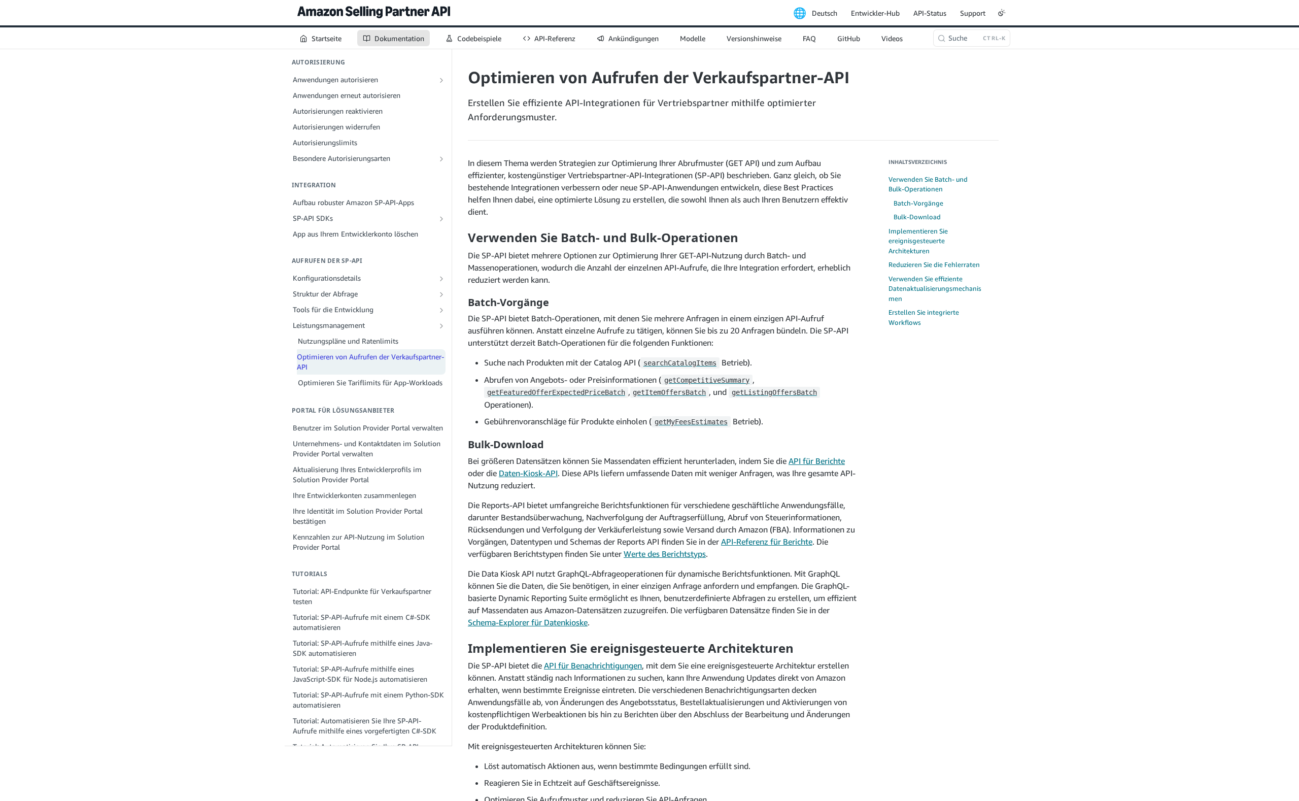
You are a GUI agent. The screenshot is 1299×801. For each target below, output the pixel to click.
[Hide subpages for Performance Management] (441, 326)
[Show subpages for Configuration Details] (441, 279)
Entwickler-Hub (875, 13)
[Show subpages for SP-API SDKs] (441, 219)
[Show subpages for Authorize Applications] (441, 80)
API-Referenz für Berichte (766, 542)
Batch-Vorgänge (918, 203)
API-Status (929, 13)
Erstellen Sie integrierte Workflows (923, 317)
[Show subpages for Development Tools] (441, 310)
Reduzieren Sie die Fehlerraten (934, 264)
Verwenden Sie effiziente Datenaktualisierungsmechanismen (934, 289)
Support (972, 13)
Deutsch (824, 13)
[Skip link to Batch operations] (461, 302)
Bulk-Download (917, 217)
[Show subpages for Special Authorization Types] (441, 159)
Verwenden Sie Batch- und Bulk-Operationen (928, 184)
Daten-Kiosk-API (528, 473)
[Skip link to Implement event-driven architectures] (461, 648)
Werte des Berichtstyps (665, 554)
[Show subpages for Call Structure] (441, 294)
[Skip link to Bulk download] (461, 444)
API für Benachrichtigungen (593, 665)
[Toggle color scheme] (1002, 13)
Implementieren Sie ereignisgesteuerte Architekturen (918, 241)
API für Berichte (817, 461)
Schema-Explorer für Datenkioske (528, 622)
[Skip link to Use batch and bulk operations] (461, 237)
